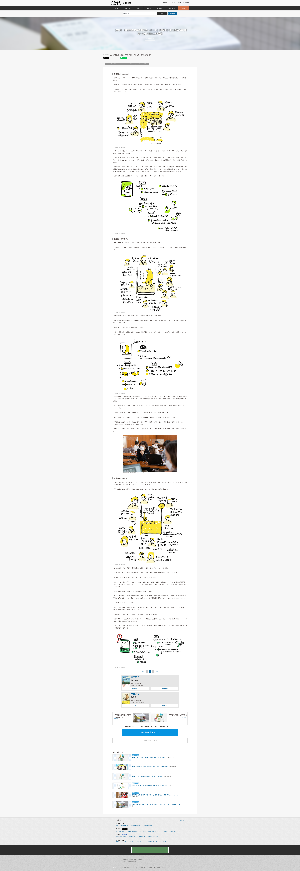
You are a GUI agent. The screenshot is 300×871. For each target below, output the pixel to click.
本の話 (183, 8)
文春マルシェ (164, 867)
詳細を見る (160, 689)
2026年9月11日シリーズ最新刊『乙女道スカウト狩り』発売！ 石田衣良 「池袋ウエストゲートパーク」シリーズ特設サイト (146, 831)
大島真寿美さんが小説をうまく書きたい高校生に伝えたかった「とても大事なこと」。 (122, 715)
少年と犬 (135, 693)
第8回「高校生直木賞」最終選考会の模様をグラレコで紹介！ (149, 785)
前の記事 (116, 719)
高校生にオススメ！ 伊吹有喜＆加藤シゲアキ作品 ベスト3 (178, 715)
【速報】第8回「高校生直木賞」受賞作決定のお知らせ (147, 776)
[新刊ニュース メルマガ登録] (150, 850)
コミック (148, 8)
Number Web (142, 867)
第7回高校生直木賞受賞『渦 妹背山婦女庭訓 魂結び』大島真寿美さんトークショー (155, 795)
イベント (173, 2)
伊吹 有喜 (131, 64)
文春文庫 (127, 8)
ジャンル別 (172, 8)
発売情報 (165, 2)
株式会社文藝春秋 (126, 867)
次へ (157, 671)
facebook (180, 860)
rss (186, 860)
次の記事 (184, 717)
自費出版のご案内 (132, 859)
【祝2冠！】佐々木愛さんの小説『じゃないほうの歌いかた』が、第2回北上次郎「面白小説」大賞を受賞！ (142, 842)
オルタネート (123, 64)
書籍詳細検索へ (172, 13)
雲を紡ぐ (116, 64)
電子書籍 (159, 8)
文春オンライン (135, 867)
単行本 (116, 8)
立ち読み (130, 689)
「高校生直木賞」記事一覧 (150, 741)
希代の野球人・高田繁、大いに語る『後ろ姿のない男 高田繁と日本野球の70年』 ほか (137, 836)
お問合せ (140, 859)
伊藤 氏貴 (146, 64)
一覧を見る (181, 820)
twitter (183, 860)
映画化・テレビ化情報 (183, 2)
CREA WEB (149, 867)
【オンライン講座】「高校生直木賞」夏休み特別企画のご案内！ (150, 767)
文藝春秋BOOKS (121, 3)
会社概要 (125, 859)
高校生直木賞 (109, 64)
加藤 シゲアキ (138, 64)
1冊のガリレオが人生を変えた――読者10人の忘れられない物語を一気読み (134, 825)
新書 (138, 8)
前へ (143, 671)
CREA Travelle (157, 867)
